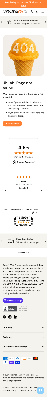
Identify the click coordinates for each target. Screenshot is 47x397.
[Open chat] (40, 390)
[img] (23, 152)
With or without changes (28, 242)
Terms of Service (20, 387)
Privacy (6, 387)
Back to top (23, 252)
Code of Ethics (25, 390)
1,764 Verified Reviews (23, 157)
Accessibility (36, 387)
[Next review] (41, 191)
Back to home (12, 123)
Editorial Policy (9, 390)
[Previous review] (5, 191)
